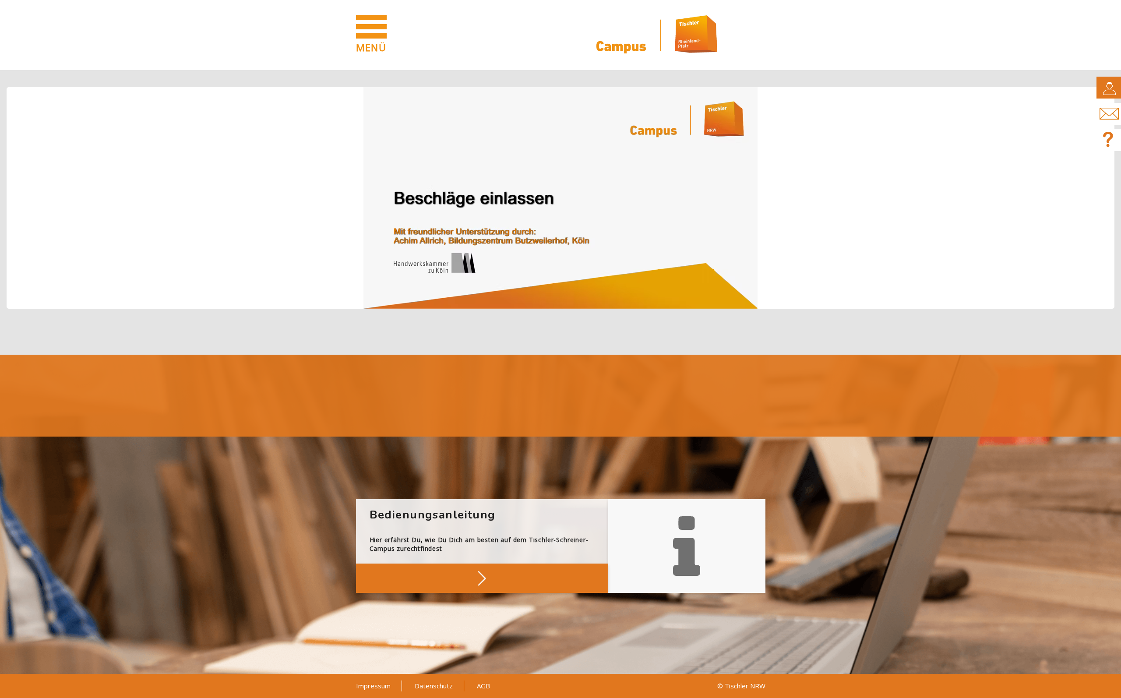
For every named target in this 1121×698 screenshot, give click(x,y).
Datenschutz (434, 685)
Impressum (373, 685)
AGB (483, 685)
